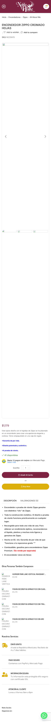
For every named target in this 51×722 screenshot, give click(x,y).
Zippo (25, 17)
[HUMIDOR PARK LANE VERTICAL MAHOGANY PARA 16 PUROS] (6, 579)
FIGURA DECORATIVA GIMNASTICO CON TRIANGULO (29, 604)
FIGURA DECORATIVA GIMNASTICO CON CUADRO (29, 589)
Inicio (4, 17)
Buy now (26, 486)
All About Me (35, 17)
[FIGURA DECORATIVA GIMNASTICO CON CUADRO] (6, 594)
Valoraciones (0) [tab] (29, 500)
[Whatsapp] (44, 715)
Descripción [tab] (10, 500)
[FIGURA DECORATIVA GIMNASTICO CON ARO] (6, 624)
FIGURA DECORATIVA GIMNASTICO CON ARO (28, 619)
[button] (6, 137)
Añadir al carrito (26, 475)
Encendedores (15, 17)
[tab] (10, 500)
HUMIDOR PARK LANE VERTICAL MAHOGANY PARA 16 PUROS (29, 574)
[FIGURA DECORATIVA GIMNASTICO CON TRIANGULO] (6, 609)
